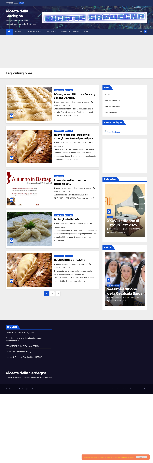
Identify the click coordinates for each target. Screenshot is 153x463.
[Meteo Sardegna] (112, 132)
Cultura (50, 32)
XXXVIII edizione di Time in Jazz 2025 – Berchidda (123, 225)
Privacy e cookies (70, 32)
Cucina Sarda (33, 32)
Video (86, 32)
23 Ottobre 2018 (63, 102)
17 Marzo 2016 (62, 142)
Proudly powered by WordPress (16, 389)
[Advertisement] (76, 51)
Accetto (141, 457)
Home (18, 32)
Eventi (117, 285)
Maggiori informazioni (127, 457)
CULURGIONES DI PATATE (69, 259)
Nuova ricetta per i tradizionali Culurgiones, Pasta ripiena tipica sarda (73, 138)
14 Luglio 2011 (62, 264)
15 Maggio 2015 (62, 223)
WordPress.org (111, 112)
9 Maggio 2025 (115, 229)
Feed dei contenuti (112, 100)
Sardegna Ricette (81, 102)
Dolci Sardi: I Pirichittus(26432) (18, 352)
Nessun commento (62, 105)
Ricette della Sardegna (26, 373)
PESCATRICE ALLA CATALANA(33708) (22, 346)
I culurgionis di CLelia (66, 219)
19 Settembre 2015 (64, 188)
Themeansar (43, 389)
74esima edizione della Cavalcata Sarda (124, 291)
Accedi (107, 94)
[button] (141, 31)
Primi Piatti (68, 90)
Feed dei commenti (112, 106)
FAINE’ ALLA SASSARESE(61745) (20, 333)
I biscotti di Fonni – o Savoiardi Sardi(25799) (24, 357)
